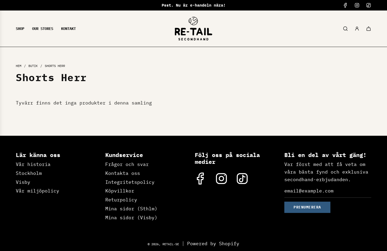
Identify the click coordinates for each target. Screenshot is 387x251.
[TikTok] (368, 5)
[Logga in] (357, 28)
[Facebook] (345, 5)
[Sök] (345, 28)
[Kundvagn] (368, 28)
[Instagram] (357, 5)
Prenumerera (307, 207)
